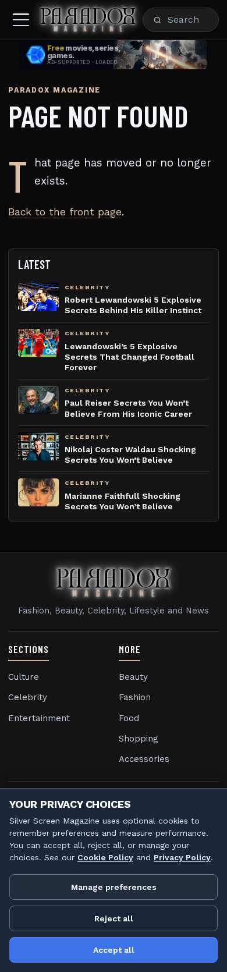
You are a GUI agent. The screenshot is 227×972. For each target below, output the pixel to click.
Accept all (113, 950)
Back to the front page (65, 212)
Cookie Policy (105, 857)
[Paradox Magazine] (88, 19)
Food (129, 718)
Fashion (135, 697)
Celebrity (27, 697)
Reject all (113, 918)
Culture (23, 677)
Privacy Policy (182, 857)
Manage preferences (114, 887)
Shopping (138, 738)
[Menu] (21, 19)
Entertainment (39, 718)
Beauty (133, 677)
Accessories (144, 759)
